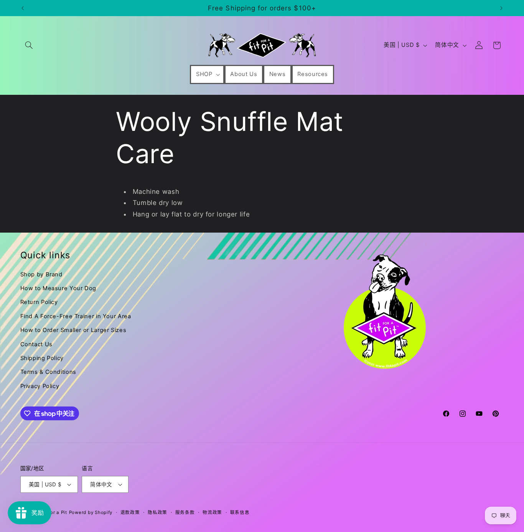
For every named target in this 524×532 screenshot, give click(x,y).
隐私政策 (157, 512)
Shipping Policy (42, 358)
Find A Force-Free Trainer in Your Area (75, 316)
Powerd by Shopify (91, 512)
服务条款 (185, 512)
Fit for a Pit (54, 512)
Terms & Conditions (48, 371)
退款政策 (130, 512)
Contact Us (36, 344)
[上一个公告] (22, 8)
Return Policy (39, 302)
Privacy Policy (39, 386)
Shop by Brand (41, 274)
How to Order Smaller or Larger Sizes (73, 330)
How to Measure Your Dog (58, 288)
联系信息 (240, 512)
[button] (29, 45)
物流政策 (212, 512)
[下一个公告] (501, 8)
